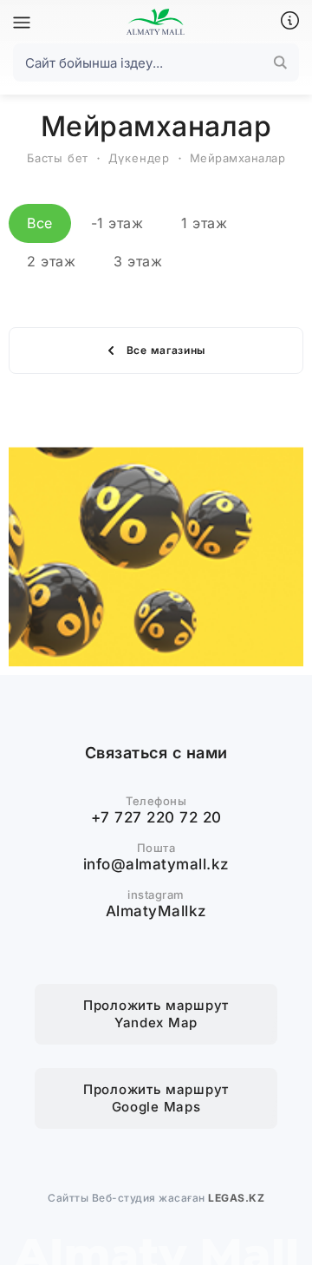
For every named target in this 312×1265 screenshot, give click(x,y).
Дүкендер (139, 158)
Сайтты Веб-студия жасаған (156, 1197)
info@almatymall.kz (156, 864)
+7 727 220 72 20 (156, 817)
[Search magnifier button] (279, 62)
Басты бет (57, 158)
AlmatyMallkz (156, 911)
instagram (156, 894)
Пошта (156, 848)
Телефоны (156, 801)
